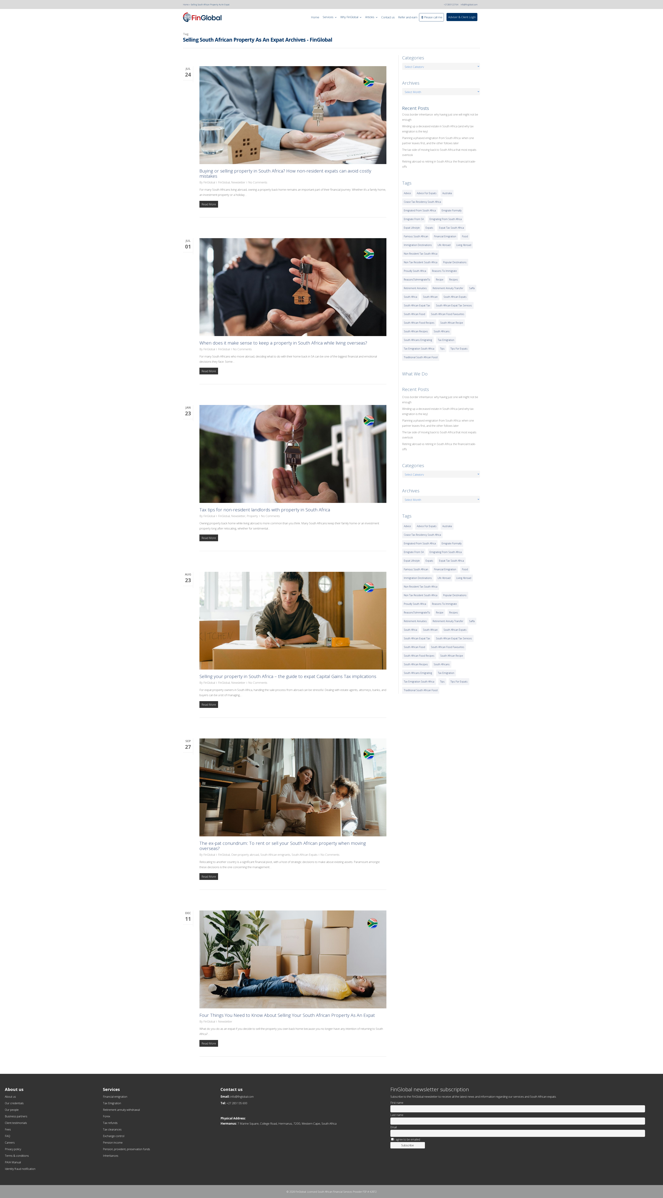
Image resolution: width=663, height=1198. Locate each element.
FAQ (7, 1136)
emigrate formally (452, 210)
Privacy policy (13, 1149)
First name (396, 1103)
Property (252, 516)
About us (10, 1097)
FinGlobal (209, 182)
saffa (472, 288)
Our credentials (14, 1103)
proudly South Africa (415, 271)
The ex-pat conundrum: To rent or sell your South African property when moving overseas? (282, 845)
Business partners (16, 1116)
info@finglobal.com (469, 4)
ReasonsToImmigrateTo (417, 279)
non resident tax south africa (420, 253)
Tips (442, 348)
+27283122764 (451, 4)
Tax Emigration (112, 1103)
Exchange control (113, 1136)
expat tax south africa (451, 227)
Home (186, 4)
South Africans (442, 331)
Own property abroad (245, 855)
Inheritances (110, 1156)
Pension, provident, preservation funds (126, 1149)
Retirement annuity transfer (448, 288)
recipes (453, 279)
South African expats (455, 296)
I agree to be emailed (407, 1139)
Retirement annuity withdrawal (121, 1110)
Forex (106, 1116)
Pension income (113, 1142)
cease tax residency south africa (422, 201)
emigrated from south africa (420, 210)
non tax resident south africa (420, 262)
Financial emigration (115, 1097)
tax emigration (446, 340)
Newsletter (238, 182)
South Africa (410, 296)
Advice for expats (426, 193)
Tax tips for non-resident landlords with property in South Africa (264, 510)
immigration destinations (418, 245)
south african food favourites (447, 314)
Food (465, 236)
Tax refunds (110, 1123)
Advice (407, 193)
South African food (414, 314)
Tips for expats (459, 348)
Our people (12, 1110)
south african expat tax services (454, 305)
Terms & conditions (17, 1156)
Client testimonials (16, 1123)
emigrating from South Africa (446, 219)
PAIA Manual (13, 1162)
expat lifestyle (412, 227)
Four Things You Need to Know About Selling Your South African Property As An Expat (287, 1015)
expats (429, 227)
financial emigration (445, 236)
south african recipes (416, 331)
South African (430, 296)
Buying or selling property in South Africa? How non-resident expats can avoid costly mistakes (285, 173)
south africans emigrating (418, 340)
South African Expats (305, 855)
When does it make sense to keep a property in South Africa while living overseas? (283, 343)
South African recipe (451, 322)
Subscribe (407, 1145)
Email (393, 1127)
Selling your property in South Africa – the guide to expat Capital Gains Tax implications (287, 676)
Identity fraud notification (20, 1169)
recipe (439, 279)
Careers (10, 1142)
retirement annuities (415, 288)
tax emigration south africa (419, 348)
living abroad (463, 245)
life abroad (444, 245)
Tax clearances (112, 1129)
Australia (447, 193)
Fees (8, 1129)
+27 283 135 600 (237, 1103)
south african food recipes (419, 322)
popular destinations (455, 262)
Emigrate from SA (414, 219)
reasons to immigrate (444, 271)
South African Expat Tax (417, 305)
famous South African (416, 236)
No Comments (257, 182)
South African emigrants (275, 855)
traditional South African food (421, 357)
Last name (396, 1115)
